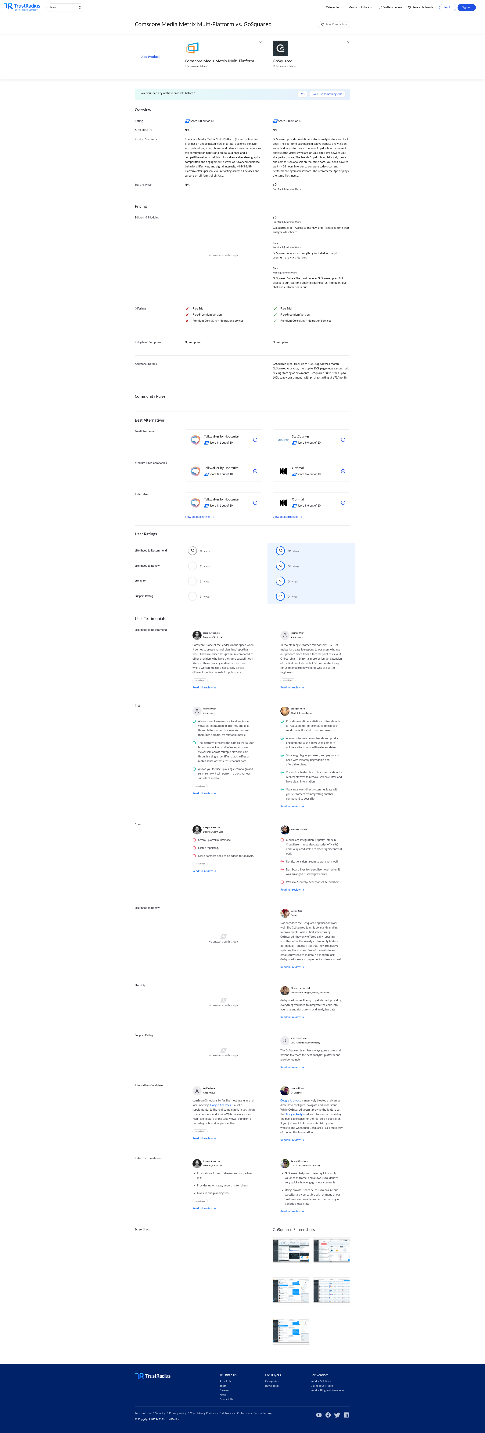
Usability (140, 581)
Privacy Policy (177, 1413)
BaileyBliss (296, 911)
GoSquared (283, 61)
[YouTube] (319, 1415)
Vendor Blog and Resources (327, 1390)
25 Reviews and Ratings (284, 66)
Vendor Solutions (321, 1381)
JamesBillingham (299, 1161)
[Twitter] (337, 1415)
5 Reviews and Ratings (196, 66)
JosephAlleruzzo (211, 633)
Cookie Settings (263, 1413)
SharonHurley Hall (300, 988)
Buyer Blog (272, 1385)
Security (160, 1413)
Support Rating (144, 596)
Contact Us (226, 1399)
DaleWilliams (297, 1088)
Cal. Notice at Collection (235, 1413)
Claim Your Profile (322, 1385)
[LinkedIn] (346, 1415)
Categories (332, 7)
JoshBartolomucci (300, 1038)
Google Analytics (220, 1105)
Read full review (202, 687)
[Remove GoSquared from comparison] (348, 42)
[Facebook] (328, 1415)
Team (223, 1385)
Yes (302, 94)
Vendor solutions (359, 7)
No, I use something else (327, 94)
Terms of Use (143, 1413)
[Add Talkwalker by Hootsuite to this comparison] (255, 440)
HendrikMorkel (299, 829)
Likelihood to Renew (147, 565)
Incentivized (200, 680)
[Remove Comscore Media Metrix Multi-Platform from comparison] (260, 42)
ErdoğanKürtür (299, 709)
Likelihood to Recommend (151, 550)
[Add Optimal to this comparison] (343, 471)
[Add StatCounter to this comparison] (343, 440)
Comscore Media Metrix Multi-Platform (219, 61)
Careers (224, 1390)
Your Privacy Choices (203, 1413)
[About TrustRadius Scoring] (187, 121)
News (223, 1395)
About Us (225, 1381)
